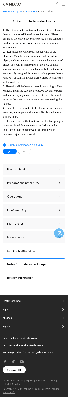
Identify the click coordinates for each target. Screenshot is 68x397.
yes (10, 151)
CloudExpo (17, 384)
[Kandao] (12, 4)
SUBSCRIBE (14, 370)
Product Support (12, 11)
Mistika (19, 380)
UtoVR (6, 384)
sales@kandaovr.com (27, 338)
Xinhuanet (41, 380)
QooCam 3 (31, 11)
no (24, 151)
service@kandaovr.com (32, 345)
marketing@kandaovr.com (40, 352)
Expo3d (29, 380)
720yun (51, 380)
